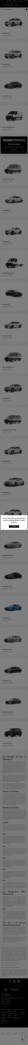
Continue (14, 526)
